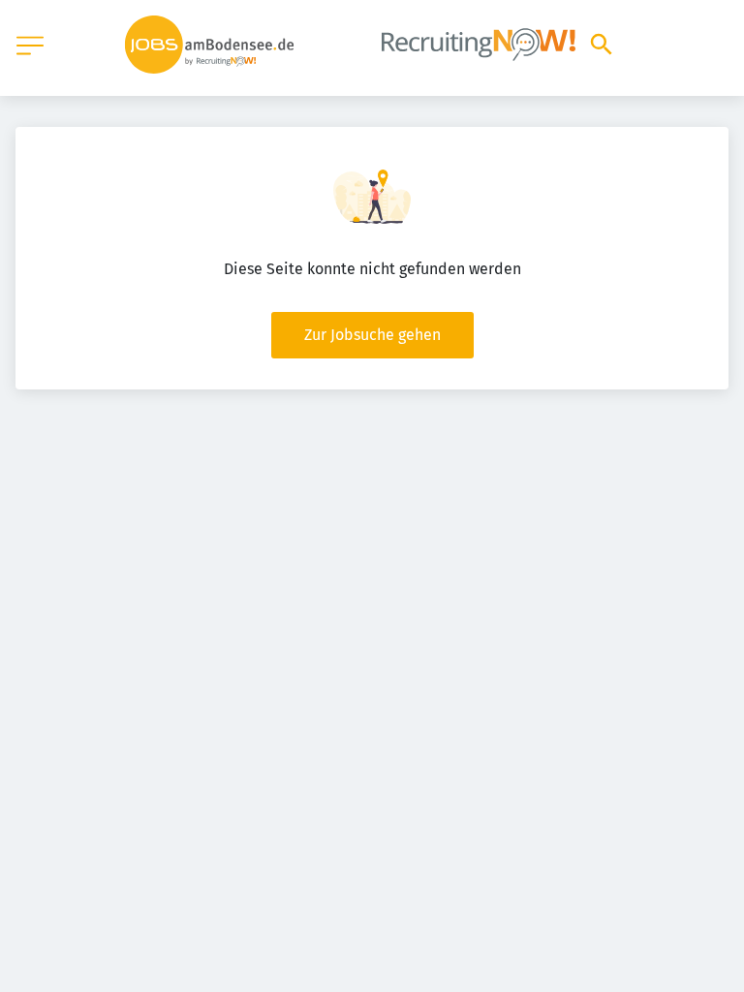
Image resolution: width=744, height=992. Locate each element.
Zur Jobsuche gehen (372, 335)
